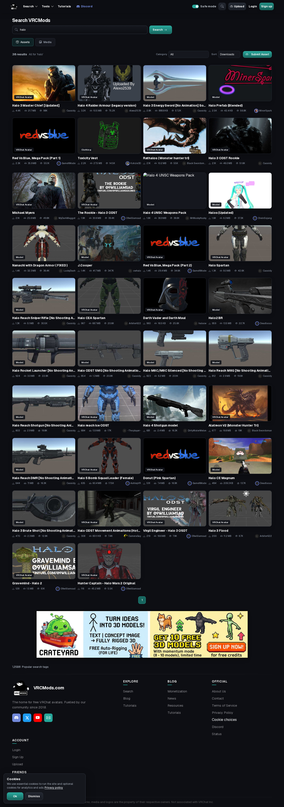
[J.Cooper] (109, 249)
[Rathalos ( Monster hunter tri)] (174, 141)
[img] (142, 634)
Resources (175, 706)
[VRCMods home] (14, 6)
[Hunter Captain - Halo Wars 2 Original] (109, 567)
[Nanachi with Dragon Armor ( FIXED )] (43, 249)
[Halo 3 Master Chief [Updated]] (43, 89)
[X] (27, 718)
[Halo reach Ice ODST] (109, 409)
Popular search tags (35, 667)
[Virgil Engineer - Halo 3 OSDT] (174, 514)
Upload (239, 6)
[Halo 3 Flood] (240, 514)
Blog (126, 698)
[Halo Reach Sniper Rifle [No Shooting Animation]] (43, 301)
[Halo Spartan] (240, 249)
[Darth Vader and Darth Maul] (174, 301)
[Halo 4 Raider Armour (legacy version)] (109, 89)
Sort (214, 54)
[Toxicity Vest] (109, 141)
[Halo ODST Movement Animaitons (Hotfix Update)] (109, 514)
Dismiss (34, 796)
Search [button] (28, 6)
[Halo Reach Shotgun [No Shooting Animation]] (43, 409)
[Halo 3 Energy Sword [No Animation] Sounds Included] (174, 89)
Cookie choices (224, 719)
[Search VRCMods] (222, 6)
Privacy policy (54, 787)
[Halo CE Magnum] (240, 462)
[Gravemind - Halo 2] (43, 567)
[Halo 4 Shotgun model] (174, 409)
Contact (218, 698)
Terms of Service (224, 706)
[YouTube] (38, 718)
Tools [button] (45, 6)
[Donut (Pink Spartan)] (174, 462)
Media (47, 42)
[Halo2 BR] (240, 301)
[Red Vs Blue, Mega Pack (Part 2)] (174, 249)
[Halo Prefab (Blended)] (240, 89)
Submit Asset (260, 54)
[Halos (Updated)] (240, 196)
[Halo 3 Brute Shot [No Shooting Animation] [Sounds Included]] (43, 514)
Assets (25, 42)
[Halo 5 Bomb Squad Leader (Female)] (109, 462)
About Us (219, 691)
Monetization (177, 691)
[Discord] (16, 718)
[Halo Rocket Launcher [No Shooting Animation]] (43, 354)
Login (253, 6)
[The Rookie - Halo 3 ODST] (109, 196)
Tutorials (64, 6)
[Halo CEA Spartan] (109, 301)
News (172, 698)
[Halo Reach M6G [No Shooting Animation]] (240, 354)
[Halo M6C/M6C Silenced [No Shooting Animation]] (174, 354)
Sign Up (18, 757)
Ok (15, 796)
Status (217, 734)
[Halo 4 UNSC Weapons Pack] (174, 196)
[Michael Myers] (43, 196)
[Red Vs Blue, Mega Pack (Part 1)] (43, 141)
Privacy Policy (222, 713)
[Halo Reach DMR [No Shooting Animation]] (43, 462)
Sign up (266, 6)
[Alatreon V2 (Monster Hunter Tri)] (240, 409)
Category (161, 54)
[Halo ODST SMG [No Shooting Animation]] (109, 354)
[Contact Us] (48, 718)
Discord (86, 6)
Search (128, 691)
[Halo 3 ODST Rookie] (240, 141)
